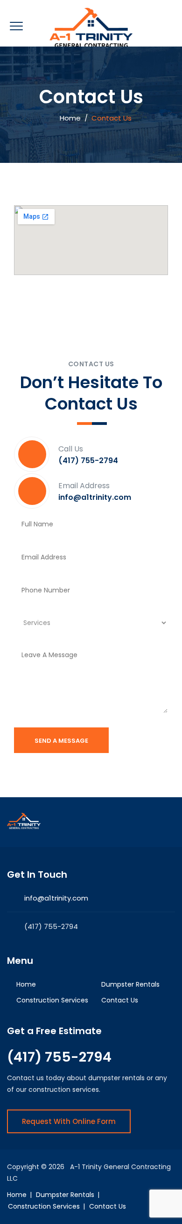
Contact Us (119, 1000)
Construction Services (52, 1000)
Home (68, 118)
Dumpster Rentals (130, 984)
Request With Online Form (69, 1121)
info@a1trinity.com (56, 898)
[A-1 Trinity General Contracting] (91, 28)
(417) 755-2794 (59, 1057)
